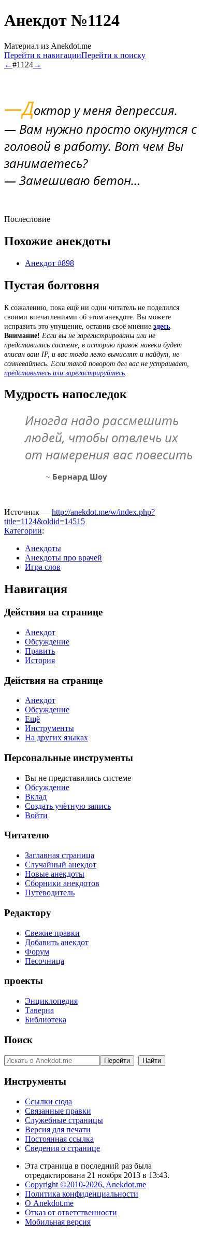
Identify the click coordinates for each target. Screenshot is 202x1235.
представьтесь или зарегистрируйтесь (64, 373)
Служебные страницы (64, 1120)
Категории (23, 530)
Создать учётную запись (68, 806)
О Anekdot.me (49, 1203)
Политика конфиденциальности (81, 1193)
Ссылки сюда (48, 1101)
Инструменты (49, 728)
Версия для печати (58, 1129)
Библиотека (45, 1019)
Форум (37, 951)
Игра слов (43, 567)
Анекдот (40, 632)
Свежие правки (52, 933)
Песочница (44, 961)
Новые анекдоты (54, 873)
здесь (161, 326)
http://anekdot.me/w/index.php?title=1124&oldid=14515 (79, 517)
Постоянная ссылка (59, 1138)
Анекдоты (43, 548)
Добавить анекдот (57, 942)
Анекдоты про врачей (63, 557)
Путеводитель (50, 892)
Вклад (36, 796)
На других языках (56, 737)
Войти (36, 815)
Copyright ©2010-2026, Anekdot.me (85, 1184)
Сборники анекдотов (62, 883)
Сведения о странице (62, 1148)
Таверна (39, 1010)
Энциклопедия (51, 1001)
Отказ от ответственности (71, 1212)
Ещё (32, 718)
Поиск (18, 1039)
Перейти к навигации (42, 55)
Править (40, 651)
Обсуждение (47, 641)
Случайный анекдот (60, 864)
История (40, 660)
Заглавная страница (59, 855)
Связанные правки (58, 1110)
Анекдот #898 (49, 263)
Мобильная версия (58, 1221)
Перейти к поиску (113, 55)
